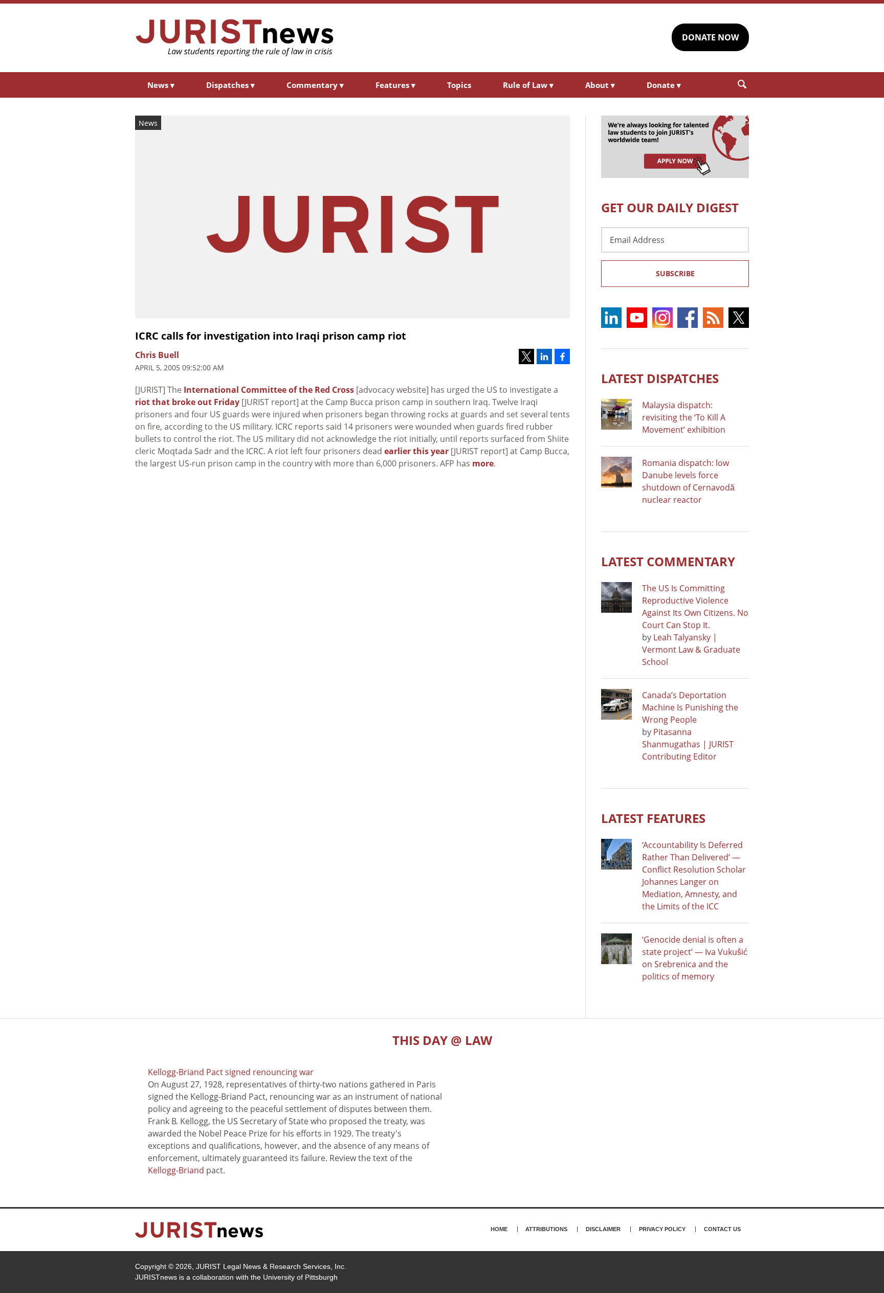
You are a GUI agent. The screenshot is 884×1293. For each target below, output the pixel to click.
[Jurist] (235, 38)
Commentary (315, 85)
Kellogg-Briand (176, 1170)
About (600, 85)
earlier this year (416, 451)
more (483, 463)
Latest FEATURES (653, 818)
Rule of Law (528, 85)
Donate (664, 85)
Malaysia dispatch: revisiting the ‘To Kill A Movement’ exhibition (683, 417)
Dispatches (230, 85)
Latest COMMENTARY (668, 561)
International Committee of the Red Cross (269, 389)
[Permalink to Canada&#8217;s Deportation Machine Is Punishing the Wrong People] (616, 704)
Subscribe (675, 273)
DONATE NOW (710, 37)
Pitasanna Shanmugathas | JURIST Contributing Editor (688, 744)
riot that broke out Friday (187, 402)
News (160, 85)
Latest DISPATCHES (660, 378)
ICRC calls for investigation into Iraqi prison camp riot (270, 336)
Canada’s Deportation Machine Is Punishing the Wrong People (690, 707)
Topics (459, 85)
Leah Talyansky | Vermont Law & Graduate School (691, 649)
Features (395, 85)
